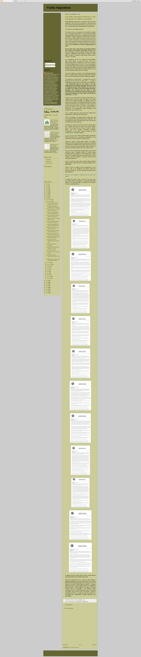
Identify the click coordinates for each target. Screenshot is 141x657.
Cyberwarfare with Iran (51, 249)
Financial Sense (48, 163)
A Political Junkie (49, 73)
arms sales (71, 601)
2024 (47, 187)
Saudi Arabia (78, 601)
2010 (47, 292)
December (49, 199)
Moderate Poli (48, 161)
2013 (47, 287)
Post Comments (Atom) (74, 647)
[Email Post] (83, 599)
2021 (47, 192)
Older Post (94, 644)
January (49, 278)
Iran (74, 601)
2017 (47, 280)
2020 (47, 194)
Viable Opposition (58, 7)
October (49, 262)
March (48, 274)
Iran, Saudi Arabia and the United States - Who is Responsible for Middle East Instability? (80, 18)
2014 (47, 285)
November (49, 201)
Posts (47, 63)
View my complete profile (51, 102)
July (48, 267)
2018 (47, 198)
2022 (47, 191)
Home (80, 644)
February (49, 276)
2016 (47, 282)
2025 (47, 185)
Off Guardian (48, 159)
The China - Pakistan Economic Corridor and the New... (53, 241)
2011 (47, 291)
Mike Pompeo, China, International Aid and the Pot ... (53, 256)
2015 (47, 284)
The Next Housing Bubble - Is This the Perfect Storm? (54, 121)
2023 (47, 189)
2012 (47, 289)
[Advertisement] (48, 36)
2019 (47, 196)
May (48, 271)
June (48, 269)
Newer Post (65, 644)
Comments (48, 66)
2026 (47, 184)
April (48, 273)
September (49, 264)
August (48, 266)
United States (85, 601)
